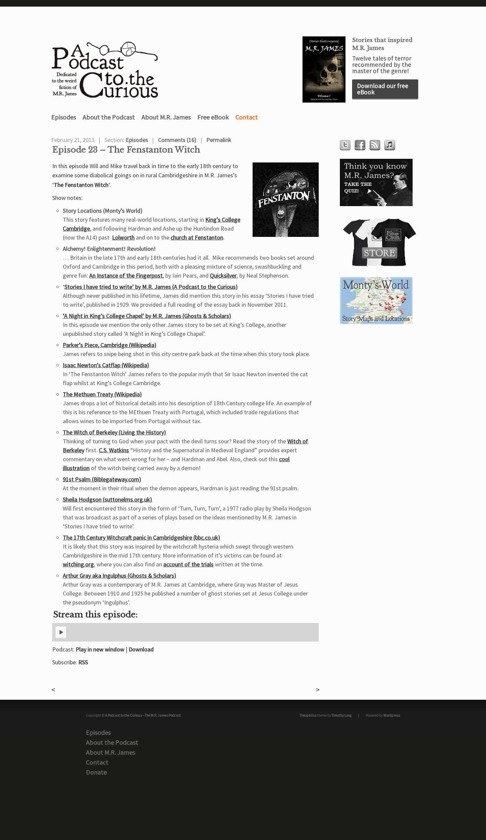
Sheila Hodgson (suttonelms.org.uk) (107, 499)
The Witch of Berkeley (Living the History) (114, 432)
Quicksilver (223, 275)
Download (141, 649)
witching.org (78, 564)
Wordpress (392, 715)
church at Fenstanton (197, 237)
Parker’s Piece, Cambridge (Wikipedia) (109, 345)
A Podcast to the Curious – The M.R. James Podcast (143, 715)
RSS (83, 662)
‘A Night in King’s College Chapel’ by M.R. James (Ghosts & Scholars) (147, 316)
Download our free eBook (382, 89)
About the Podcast (109, 117)
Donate (96, 772)
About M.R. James (166, 117)
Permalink (218, 140)
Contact (246, 117)
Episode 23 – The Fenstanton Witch (126, 150)
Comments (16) (177, 140)
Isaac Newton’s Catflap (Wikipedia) (106, 365)
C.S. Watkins (114, 450)
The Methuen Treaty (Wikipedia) (102, 394)
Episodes (63, 117)
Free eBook (213, 117)
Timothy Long (341, 715)
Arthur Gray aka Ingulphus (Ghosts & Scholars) (119, 575)
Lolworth (123, 237)
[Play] (61, 637)
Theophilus (308, 715)
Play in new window (100, 649)
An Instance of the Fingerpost (126, 275)
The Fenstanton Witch (81, 185)
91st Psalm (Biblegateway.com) (102, 479)
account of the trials (188, 564)
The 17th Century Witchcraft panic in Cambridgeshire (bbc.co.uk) (141, 537)
